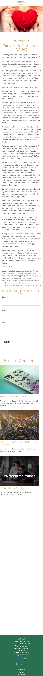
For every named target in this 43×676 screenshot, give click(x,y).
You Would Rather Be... (14, 396)
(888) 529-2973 (25, 644)
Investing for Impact (13, 488)
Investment (21, 669)
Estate (21, 672)
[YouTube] (25, 658)
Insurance (21, 675)
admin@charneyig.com (21, 655)
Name (4, 297)
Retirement (21, 667)
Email (4, 310)
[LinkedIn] (21, 658)
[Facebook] (17, 658)
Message (5, 322)
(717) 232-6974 (24, 642)
